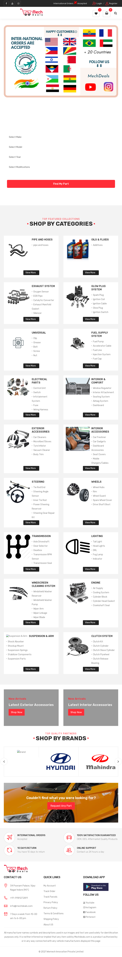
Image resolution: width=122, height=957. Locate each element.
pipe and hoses (40, 245)
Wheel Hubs (99, 487)
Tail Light (97, 541)
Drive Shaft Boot (101, 504)
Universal (39, 332)
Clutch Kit (98, 641)
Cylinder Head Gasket (104, 601)
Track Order (49, 891)
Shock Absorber (16, 641)
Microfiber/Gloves (42, 441)
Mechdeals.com (82, 937)
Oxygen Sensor (41, 291)
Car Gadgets (99, 441)
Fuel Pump (98, 341)
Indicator (97, 558)
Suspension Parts (17, 658)
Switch (37, 392)
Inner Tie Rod (40, 500)
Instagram (91, 907)
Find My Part (61, 183)
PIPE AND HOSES (42, 239)
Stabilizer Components (19, 654)
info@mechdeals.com (21, 906)
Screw (36, 351)
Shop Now (16, 712)
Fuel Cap (97, 358)
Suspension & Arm (41, 636)
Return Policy (50, 908)
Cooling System (101, 592)
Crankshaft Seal (101, 605)
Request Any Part (61, 805)
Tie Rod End (39, 487)
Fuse (35, 405)
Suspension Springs (18, 650)
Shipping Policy (51, 919)
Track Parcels (50, 896)
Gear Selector (40, 546)
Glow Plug (98, 308)
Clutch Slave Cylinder (104, 650)
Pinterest (90, 917)
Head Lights (99, 546)
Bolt (35, 346)
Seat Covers (99, 454)
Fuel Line (97, 350)
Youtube (90, 902)
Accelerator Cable (102, 346)
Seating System (101, 396)
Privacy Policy (51, 902)
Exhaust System (43, 286)
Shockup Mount (16, 646)
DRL (95, 550)
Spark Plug (98, 295)
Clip (35, 338)
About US (48, 924)
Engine (95, 582)
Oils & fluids (100, 239)
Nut (35, 355)
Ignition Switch (100, 312)
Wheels (96, 481)
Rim (95, 491)
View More (30, 272)
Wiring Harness (40, 409)
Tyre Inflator (39, 445)
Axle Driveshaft (41, 541)
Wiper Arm (38, 608)
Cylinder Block (100, 596)
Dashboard (98, 405)
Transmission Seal (42, 563)
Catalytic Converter (43, 300)
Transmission (41, 536)
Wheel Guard (99, 496)
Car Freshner (99, 437)
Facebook (91, 912)
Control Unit (39, 388)
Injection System (102, 354)
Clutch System (101, 636)
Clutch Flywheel (101, 654)
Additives (98, 245)
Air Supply (98, 588)
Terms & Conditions (54, 913)
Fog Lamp (98, 554)
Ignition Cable (100, 303)
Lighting (97, 536)
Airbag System (100, 401)
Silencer (37, 313)
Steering (38, 481)
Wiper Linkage (40, 613)
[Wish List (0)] (96, 13)
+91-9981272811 (19, 898)
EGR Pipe (38, 296)
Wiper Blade (39, 617)
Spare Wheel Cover (102, 500)
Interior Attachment (103, 392)
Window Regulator (102, 388)
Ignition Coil (99, 299)
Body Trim (38, 454)
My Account (50, 885)
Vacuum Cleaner (41, 450)
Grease (37, 342)
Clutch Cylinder (100, 646)
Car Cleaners (39, 437)
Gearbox (37, 550)
